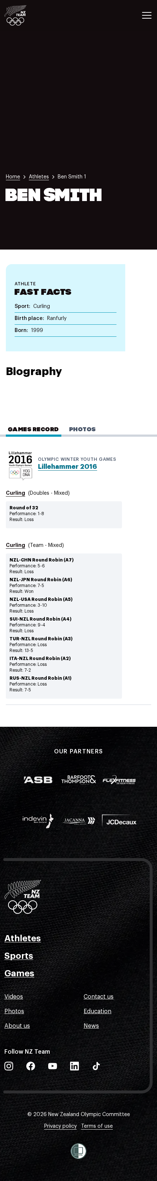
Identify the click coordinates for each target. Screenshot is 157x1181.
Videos (13, 997)
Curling (15, 492)
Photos (14, 1011)
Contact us (99, 997)
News (91, 1026)
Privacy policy (60, 1126)
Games (19, 973)
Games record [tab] (33, 430)
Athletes (22, 938)
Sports (18, 956)
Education (97, 1011)
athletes (39, 177)
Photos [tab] (82, 430)
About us (17, 1026)
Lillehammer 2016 (67, 466)
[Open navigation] (147, 15)
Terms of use (97, 1126)
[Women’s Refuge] (78, 1151)
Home (13, 177)
